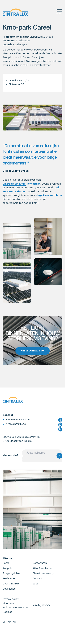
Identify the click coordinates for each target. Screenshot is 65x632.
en (14, 622)
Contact (37, 578)
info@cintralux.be (16, 424)
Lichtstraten (40, 563)
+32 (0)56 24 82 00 (18, 419)
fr (9, 622)
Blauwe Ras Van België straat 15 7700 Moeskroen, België (21, 439)
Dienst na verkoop (43, 573)
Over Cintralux (11, 583)
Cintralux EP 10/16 (18, 80)
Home (6, 563)
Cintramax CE (16, 84)
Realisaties (9, 578)
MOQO (46, 605)
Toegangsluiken (12, 573)
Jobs (35, 583)
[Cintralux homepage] (15, 12)
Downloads (9, 588)
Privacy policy (11, 599)
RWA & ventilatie (42, 568)
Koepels (7, 568)
